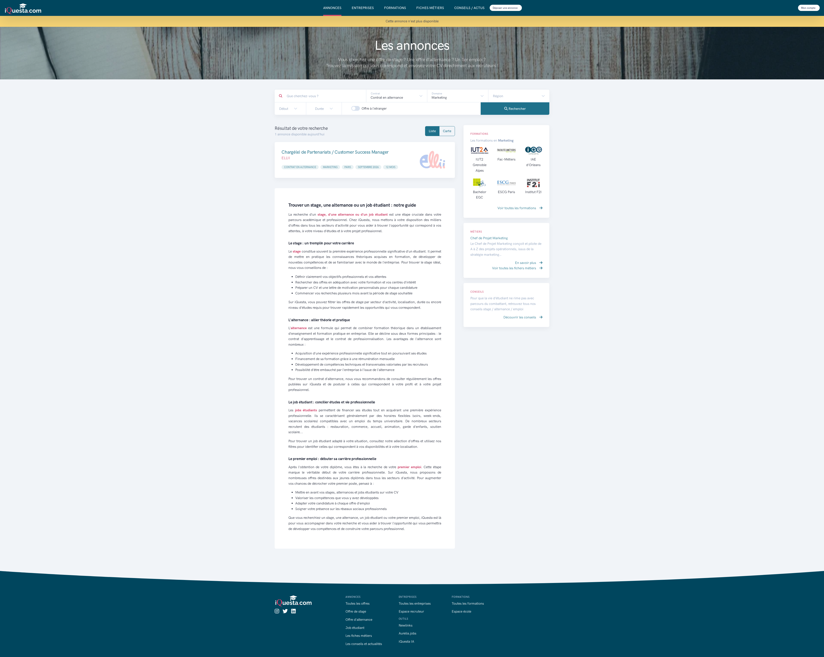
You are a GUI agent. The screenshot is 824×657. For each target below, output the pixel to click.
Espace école (461, 611)
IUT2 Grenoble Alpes (479, 164)
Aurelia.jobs (407, 633)
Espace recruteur (411, 611)
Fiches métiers (430, 8)
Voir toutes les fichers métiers (514, 268)
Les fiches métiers (358, 636)
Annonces (332, 8)
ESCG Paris (506, 192)
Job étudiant (354, 628)
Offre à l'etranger (374, 108)
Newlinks (405, 625)
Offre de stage (355, 611)
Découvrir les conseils (520, 317)
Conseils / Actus (469, 8)
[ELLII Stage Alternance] (432, 160)
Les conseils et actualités (363, 644)
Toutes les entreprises (415, 603)
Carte (447, 131)
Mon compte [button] (808, 7)
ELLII (286, 158)
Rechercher (517, 109)
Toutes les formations (468, 603)
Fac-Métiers (506, 159)
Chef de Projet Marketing (489, 238)
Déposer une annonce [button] (505, 7)
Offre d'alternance (358, 620)
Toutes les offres (357, 603)
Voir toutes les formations (517, 208)
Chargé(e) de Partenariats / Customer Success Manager (335, 152)
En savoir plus (526, 263)
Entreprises (363, 8)
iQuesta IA (406, 641)
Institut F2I (533, 192)
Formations (395, 8)
